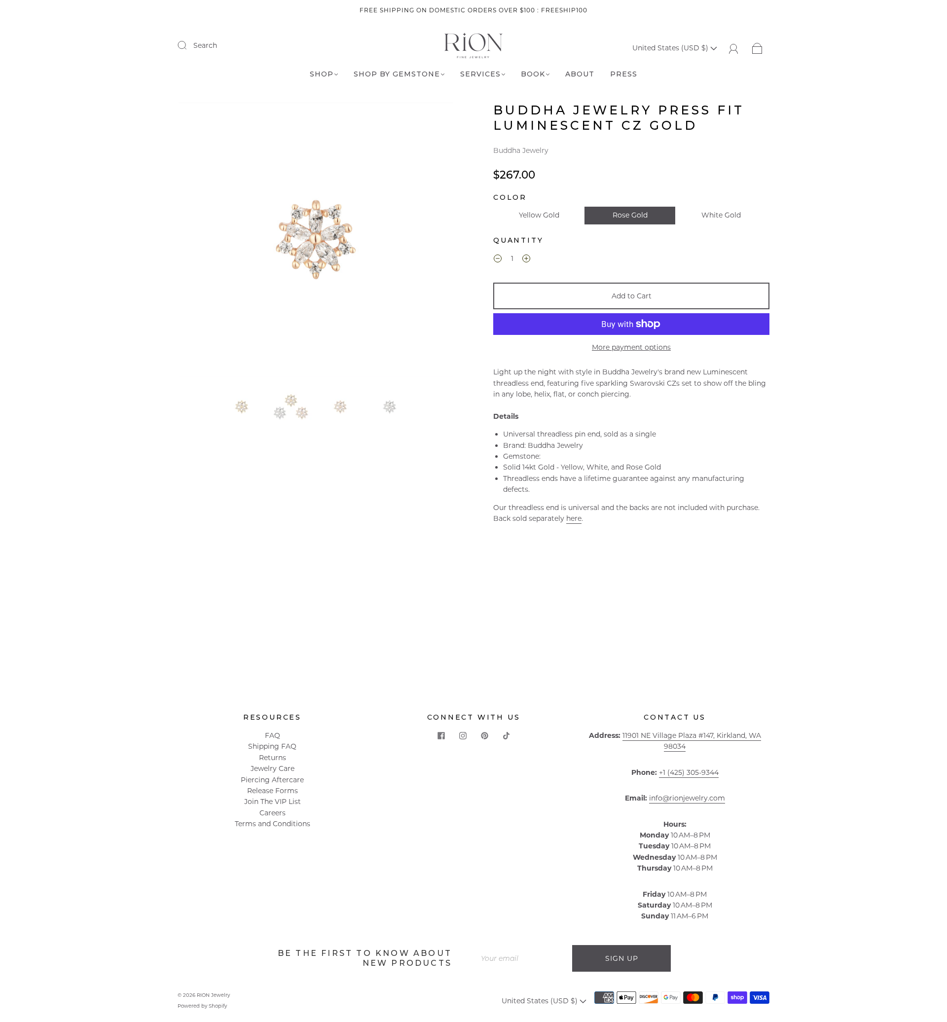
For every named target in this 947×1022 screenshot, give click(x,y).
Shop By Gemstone (397, 74)
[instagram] (463, 736)
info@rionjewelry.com (687, 798)
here (574, 518)
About (579, 74)
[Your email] (523, 958)
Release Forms (272, 790)
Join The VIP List (272, 801)
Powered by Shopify (202, 1006)
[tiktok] (506, 736)
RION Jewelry (213, 995)
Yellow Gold (539, 215)
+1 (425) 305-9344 (689, 772)
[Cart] (757, 47)
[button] (206, 242)
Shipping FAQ (272, 746)
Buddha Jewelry (520, 150)
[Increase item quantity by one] (526, 260)
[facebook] (441, 736)
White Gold (721, 215)
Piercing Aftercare (272, 779)
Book (533, 74)
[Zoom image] (315, 242)
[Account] (733, 47)
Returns (272, 757)
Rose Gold (630, 215)
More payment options (631, 347)
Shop (321, 74)
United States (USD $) (671, 47)
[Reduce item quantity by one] (498, 260)
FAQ (272, 735)
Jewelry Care (272, 768)
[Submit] (188, 45)
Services (480, 74)
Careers (272, 812)
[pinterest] (484, 736)
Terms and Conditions (272, 823)
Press (623, 74)
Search (205, 45)
